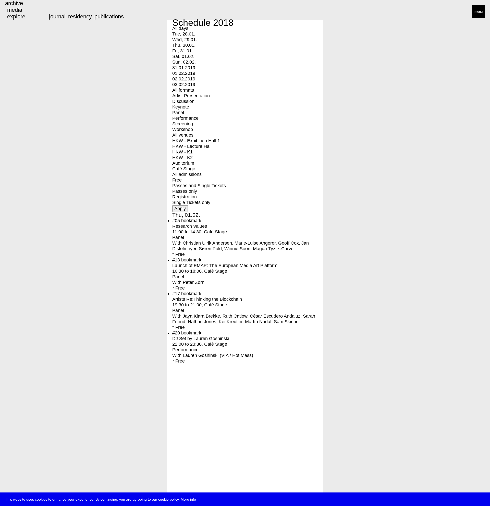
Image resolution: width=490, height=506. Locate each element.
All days (180, 28)
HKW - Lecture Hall (192, 146)
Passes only (184, 191)
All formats (183, 90)
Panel (178, 112)
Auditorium (183, 163)
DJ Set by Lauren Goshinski (200, 338)
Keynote (180, 107)
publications (109, 16)
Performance (185, 118)
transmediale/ (20, 12)
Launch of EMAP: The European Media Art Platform (224, 265)
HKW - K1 (182, 151)
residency (80, 16)
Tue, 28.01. (183, 34)
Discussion (183, 101)
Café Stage (183, 168)
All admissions (187, 174)
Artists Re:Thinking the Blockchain (207, 299)
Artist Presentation (191, 95)
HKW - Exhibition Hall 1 (196, 140)
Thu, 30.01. (183, 45)
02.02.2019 (183, 78)
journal (57, 16)
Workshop (182, 129)
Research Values (189, 226)
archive (14, 3)
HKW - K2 (182, 157)
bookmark (191, 220)
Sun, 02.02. (184, 62)
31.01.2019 (183, 67)
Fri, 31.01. (182, 50)
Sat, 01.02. (183, 56)
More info (188, 499)
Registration (184, 196)
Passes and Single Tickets (199, 185)
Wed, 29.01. (184, 39)
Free (177, 180)
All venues (182, 135)
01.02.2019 (183, 73)
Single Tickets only (191, 202)
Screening (182, 123)
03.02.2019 (183, 84)
